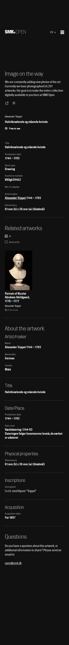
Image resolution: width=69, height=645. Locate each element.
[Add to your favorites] (14, 103)
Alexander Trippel (15, 198)
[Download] (7, 103)
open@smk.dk (13, 563)
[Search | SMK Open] (15, 32)
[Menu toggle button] (62, 32)
